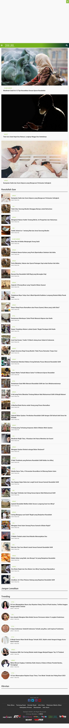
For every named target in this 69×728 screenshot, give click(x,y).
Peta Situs (10, 705)
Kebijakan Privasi (26, 707)
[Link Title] (2, 45)
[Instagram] (36, 700)
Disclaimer (37, 707)
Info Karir (46, 707)
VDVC (41, 714)
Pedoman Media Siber (54, 705)
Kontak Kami (32, 705)
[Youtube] (39, 700)
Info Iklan (41, 705)
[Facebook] (29, 700)
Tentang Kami (21, 705)
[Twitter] (32, 700)
